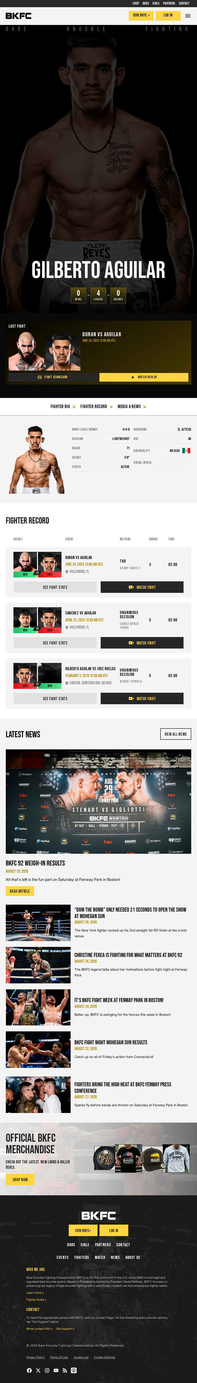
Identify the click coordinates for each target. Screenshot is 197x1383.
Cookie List (81, 1357)
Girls (85, 1244)
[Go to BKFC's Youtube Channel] (56, 1370)
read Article (20, 891)
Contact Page (104, 1317)
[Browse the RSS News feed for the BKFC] (65, 1370)
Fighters (81, 1257)
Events (63, 1257)
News (115, 1257)
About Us (132, 1257)
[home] (18, 16)
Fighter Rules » (36, 1299)
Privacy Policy (35, 1357)
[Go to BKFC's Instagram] (47, 1370)
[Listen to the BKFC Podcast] (74, 1370)
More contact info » (39, 1328)
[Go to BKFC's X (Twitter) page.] (38, 1370)
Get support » (65, 1328)
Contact (123, 1244)
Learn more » (35, 1292)
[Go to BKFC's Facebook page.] (29, 1370)
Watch (100, 1257)
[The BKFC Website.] (99, 1216)
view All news (176, 734)
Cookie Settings (104, 1357)
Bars (71, 1244)
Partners (103, 1244)
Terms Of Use (59, 1357)
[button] (188, 16)
